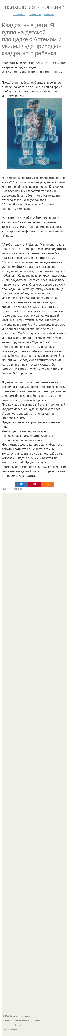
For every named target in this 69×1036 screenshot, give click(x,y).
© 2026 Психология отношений (17, 1016)
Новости (35, 14)
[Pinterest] (34, 484)
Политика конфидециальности (16, 1024)
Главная (19, 14)
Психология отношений (34, 7)
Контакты (7, 1020)
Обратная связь (10, 1029)
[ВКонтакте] (21, 484)
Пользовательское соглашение (26, 1020)
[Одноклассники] (47, 484)
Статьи (49, 14)
